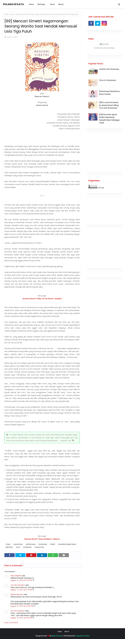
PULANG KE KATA (13, 4)
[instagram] (104, 23)
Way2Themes (57, 636)
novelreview (27, 547)
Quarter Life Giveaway (109, 69)
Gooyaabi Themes (82, 636)
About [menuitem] (61, 4)
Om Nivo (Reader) (17, 585)
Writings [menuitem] (41, 4)
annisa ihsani (18, 544)
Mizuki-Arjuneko (16, 594)
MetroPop (9, 547)
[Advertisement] (104, 152)
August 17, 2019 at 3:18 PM (21, 589)
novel (18, 547)
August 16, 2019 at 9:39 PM (21, 580)
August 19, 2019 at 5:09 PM (21, 618)
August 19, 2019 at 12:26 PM (22, 606)
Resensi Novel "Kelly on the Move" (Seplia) (42, 298)
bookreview (43, 544)
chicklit (52, 544)
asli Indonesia (30, 544)
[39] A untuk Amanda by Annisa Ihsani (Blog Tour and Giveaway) (109, 105)
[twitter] (97, 23)
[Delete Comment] (33, 580)
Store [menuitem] (52, 4)
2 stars (12, 14)
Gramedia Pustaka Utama (67, 544)
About (67, 631)
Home (6, 14)
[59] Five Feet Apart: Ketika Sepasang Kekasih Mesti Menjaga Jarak (109, 118)
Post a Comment (11, 622)
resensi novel (39, 547)
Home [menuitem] (31, 4)
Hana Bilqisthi (15, 575)
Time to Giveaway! (107, 80)
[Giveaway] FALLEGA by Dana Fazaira (109, 92)
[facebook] (91, 23)
